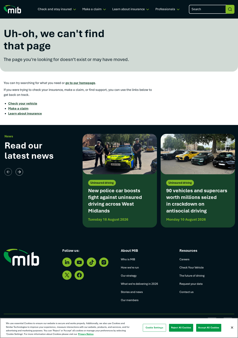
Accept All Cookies (208, 327)
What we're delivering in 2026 (139, 284)
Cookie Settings (154, 327)
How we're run (130, 267)
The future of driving (192, 276)
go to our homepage (80, 83)
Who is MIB (128, 259)
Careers (184, 259)
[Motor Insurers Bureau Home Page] (12, 9)
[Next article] (19, 172)
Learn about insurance (25, 113)
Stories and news (132, 292)
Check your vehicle (22, 103)
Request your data (191, 284)
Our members (130, 300)
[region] (119, 328)
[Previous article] (8, 172)
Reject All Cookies (181, 327)
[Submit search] (230, 9)
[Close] (232, 327)
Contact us (186, 292)
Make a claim (18, 108)
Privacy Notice (86, 334)
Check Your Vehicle (191, 267)
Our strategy (128, 276)
